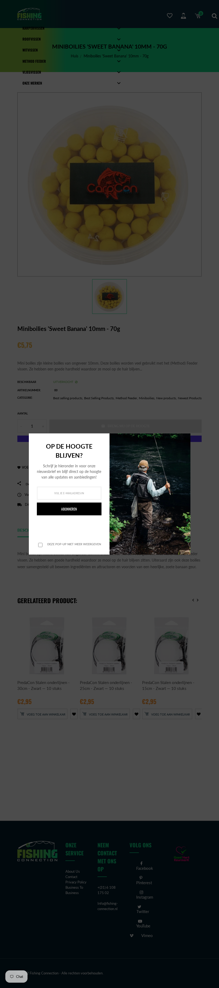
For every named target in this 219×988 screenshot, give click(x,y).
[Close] (185, 438)
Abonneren (69, 509)
